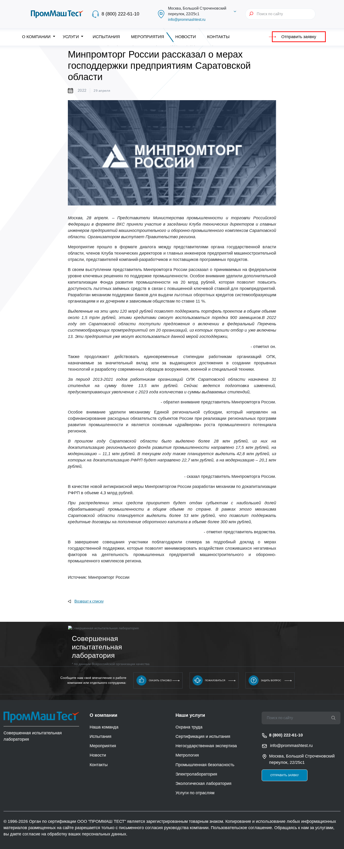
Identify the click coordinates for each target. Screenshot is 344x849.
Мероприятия (147, 36)
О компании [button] (37, 36)
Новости (185, 36)
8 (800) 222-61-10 (120, 13)
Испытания (106, 36)
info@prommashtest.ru (186, 20)
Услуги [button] (71, 36)
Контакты (218, 36)
